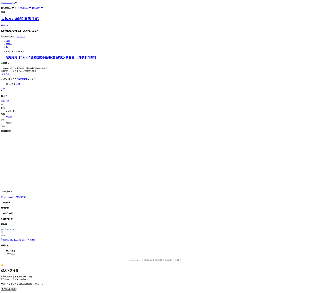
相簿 (8, 41)
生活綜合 (21, 37)
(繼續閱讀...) (6, 74)
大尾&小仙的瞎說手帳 (20, 19)
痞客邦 (20, 79)
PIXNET (137, 260)
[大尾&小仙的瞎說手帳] (2, 232)
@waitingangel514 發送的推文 (13, 197)
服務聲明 (178, 260)
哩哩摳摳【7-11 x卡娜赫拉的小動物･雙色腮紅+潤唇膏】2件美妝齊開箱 (51, 57)
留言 (25, 79)
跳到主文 (5, 25)
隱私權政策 (169, 260)
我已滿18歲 (6, 289)
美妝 (18, 84)
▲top (3, 88)
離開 (14, 289)
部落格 (9, 44)
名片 (8, 47)
